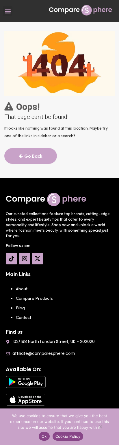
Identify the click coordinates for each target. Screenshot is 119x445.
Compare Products (34, 298)
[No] (100, 428)
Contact (23, 317)
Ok (44, 436)
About (21, 288)
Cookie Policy (67, 436)
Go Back (33, 156)
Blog (20, 307)
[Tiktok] (11, 258)
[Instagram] (24, 258)
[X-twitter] (37, 258)
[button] (7, 11)
